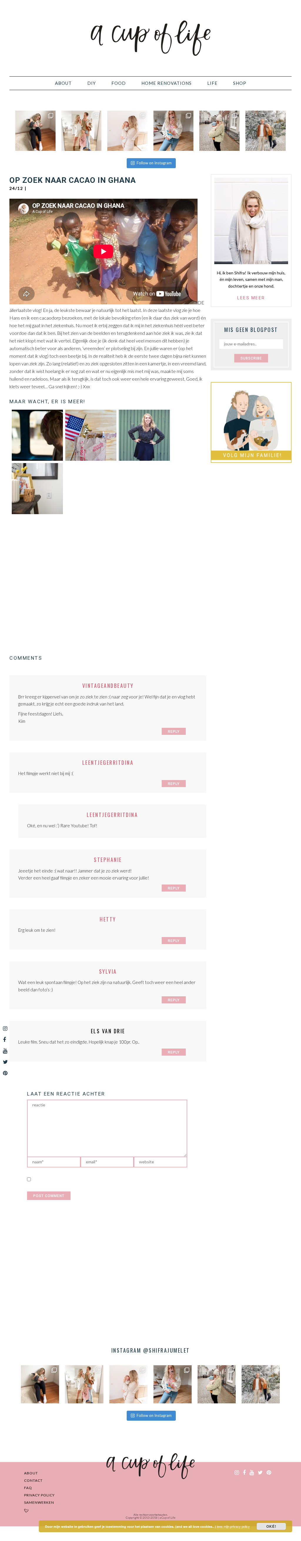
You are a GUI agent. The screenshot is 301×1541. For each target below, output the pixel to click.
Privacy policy (39, 1495)
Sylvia (108, 971)
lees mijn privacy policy (233, 1526)
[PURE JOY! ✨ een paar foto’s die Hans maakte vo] (35, 131)
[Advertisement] (108, 585)
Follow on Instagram (154, 163)
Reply (174, 732)
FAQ (28, 1488)
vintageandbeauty (108, 685)
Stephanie (108, 859)
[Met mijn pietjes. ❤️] (219, 131)
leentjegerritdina (108, 762)
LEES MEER (251, 298)
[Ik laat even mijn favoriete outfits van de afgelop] (173, 131)
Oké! (271, 1526)
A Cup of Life (150, 38)
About (31, 1473)
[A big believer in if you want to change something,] (81, 131)
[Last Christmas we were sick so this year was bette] (127, 131)
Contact (33, 1480)
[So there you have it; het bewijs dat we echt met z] (265, 131)
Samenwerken (39, 1502)
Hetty (108, 919)
